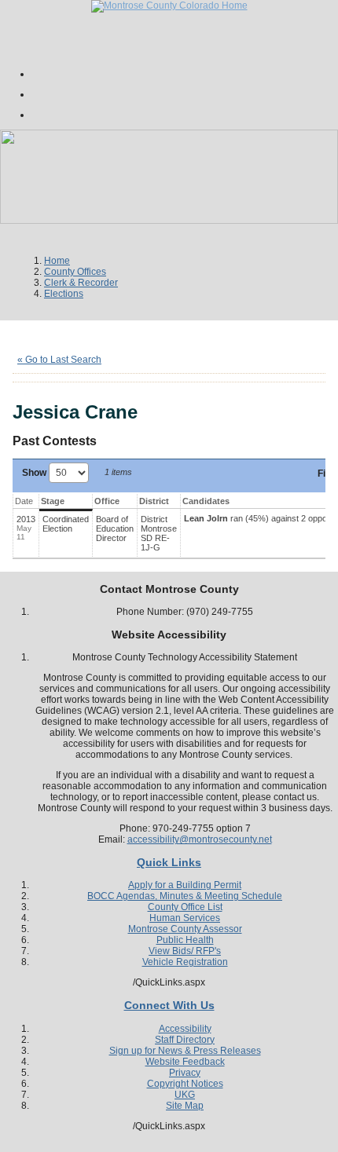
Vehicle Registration (185, 961)
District (154, 501)
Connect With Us (169, 1005)
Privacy (184, 1072)
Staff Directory (185, 1039)
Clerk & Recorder (81, 282)
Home (57, 260)
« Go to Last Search (59, 359)
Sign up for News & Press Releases (185, 1050)
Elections (63, 293)
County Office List (185, 906)
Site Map (185, 1105)
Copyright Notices (185, 1083)
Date (24, 501)
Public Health (185, 939)
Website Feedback (185, 1061)
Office (106, 501)
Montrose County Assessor (185, 928)
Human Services (184, 917)
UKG (185, 1094)
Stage (52, 501)
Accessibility (185, 1028)
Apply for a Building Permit (184, 885)
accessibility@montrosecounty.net (199, 839)
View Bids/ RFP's (185, 950)
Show (35, 472)
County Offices (75, 271)
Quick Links (169, 862)
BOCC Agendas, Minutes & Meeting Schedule (184, 896)
